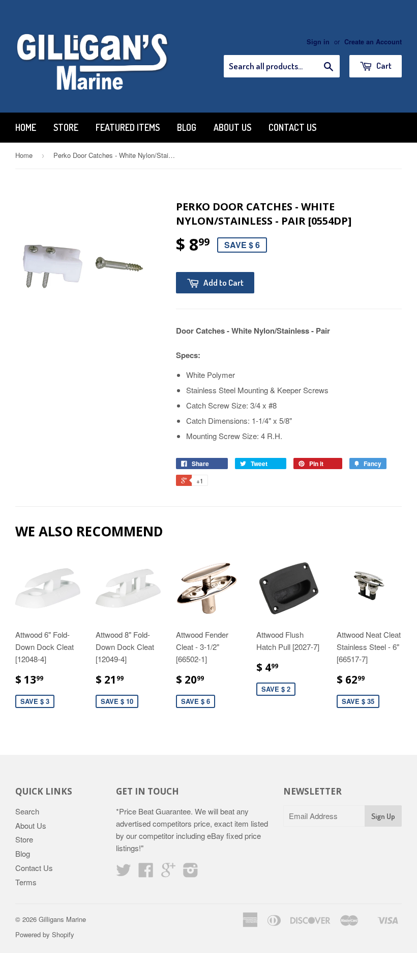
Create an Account (373, 41)
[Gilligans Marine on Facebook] (146, 872)
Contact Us (292, 127)
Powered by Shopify (44, 934)
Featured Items (128, 127)
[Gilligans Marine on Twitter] (123, 872)
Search (27, 811)
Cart (383, 65)
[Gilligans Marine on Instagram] (190, 872)
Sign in (318, 41)
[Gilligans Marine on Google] (168, 872)
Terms (26, 882)
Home (25, 127)
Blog (186, 127)
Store (65, 127)
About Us (232, 127)
